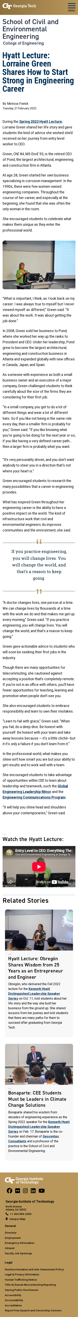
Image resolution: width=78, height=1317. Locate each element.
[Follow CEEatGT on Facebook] (9, 1191)
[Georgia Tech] (24, 1180)
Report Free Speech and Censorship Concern (33, 1310)
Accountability (14, 1300)
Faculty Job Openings (18, 1253)
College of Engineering (23, 43)
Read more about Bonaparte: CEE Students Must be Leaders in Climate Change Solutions (39, 1102)
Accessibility (13, 1295)
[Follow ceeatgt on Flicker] (17, 1191)
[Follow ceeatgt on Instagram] (25, 1191)
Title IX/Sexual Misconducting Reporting (30, 1284)
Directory (10, 1232)
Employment (13, 1237)
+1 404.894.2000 (20, 1213)
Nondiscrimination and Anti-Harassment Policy (34, 1269)
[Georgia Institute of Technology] (19, 6)
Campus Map (17, 1219)
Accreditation (13, 1305)
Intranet (9, 1248)
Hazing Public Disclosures (21, 1289)
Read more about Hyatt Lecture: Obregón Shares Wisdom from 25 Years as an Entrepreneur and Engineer (39, 973)
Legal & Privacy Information (22, 1274)
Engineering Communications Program (34, 797)
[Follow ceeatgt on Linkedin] (33, 1191)
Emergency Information (19, 1242)
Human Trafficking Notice (21, 1279)
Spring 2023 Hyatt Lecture (40, 122)
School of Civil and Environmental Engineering (30, 29)
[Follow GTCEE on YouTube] (42, 1191)
